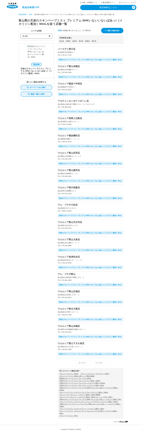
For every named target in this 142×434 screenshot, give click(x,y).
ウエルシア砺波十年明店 (70, 83)
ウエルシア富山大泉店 (69, 239)
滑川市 (81, 41)
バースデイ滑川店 (66, 49)
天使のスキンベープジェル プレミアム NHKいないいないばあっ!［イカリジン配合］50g (90, 399)
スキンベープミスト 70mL (68, 416)
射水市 (94, 41)
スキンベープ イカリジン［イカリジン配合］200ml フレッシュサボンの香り (86, 397)
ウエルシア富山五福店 (69, 291)
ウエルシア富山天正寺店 (70, 222)
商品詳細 (36, 64)
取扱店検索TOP (30, 7)
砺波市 (87, 41)
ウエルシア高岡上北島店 (70, 118)
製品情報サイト (109, 2)
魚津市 (74, 41)
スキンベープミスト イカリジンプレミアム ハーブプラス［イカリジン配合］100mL (88, 402)
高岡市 (68, 41)
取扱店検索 (22, 14)
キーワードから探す (38, 87)
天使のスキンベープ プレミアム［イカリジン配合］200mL (80, 381)
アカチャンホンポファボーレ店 (73, 101)
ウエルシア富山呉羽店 (69, 153)
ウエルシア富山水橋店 (69, 326)
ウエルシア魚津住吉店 (69, 257)
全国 (30, 14)
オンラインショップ (128, 2)
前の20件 (82, 363)
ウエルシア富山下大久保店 (71, 343)
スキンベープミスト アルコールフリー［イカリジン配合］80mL (81, 409)
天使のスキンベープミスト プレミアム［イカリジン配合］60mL (81, 385)
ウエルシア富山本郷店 (69, 66)
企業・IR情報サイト (90, 2)
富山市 (61, 41)
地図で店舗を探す (113, 30)
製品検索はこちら (108, 7)
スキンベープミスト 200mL (69, 374)
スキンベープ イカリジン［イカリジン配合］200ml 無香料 (79, 395)
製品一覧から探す (38, 94)
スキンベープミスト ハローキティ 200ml (95, 374)
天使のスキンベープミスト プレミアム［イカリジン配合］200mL (82, 383)
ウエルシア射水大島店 (69, 308)
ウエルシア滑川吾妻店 (69, 187)
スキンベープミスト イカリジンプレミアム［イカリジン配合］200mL (83, 392)
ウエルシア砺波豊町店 (69, 135)
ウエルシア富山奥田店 (69, 170)
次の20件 (99, 363)
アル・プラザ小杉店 (68, 205)
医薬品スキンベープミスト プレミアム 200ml (75, 378)
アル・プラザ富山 (66, 274)
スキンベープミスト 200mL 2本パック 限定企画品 (76, 376)
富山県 (25, 36)
